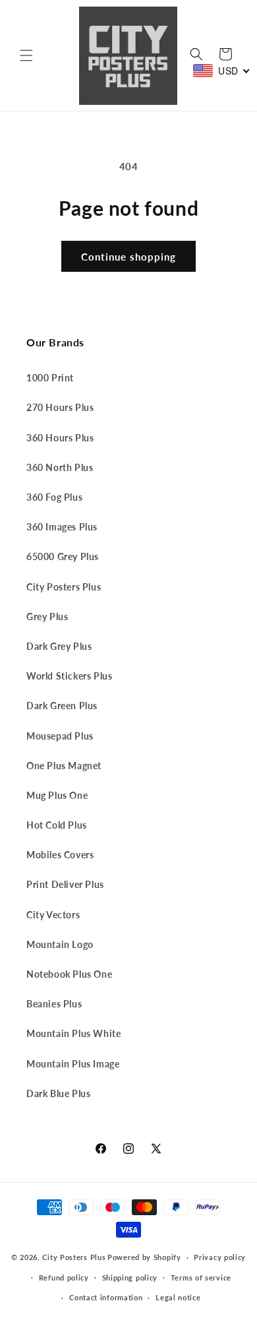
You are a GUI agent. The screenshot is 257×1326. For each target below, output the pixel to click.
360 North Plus (59, 467)
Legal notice (178, 1297)
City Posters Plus (63, 586)
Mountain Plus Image (72, 1063)
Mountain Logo (60, 944)
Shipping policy (130, 1277)
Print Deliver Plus (65, 884)
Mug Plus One (57, 795)
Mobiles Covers (60, 854)
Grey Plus (47, 616)
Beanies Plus (54, 1003)
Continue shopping (128, 257)
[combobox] (221, 70)
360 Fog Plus (54, 497)
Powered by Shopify (144, 1257)
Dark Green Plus (62, 705)
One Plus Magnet (63, 765)
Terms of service (201, 1277)
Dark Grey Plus (59, 646)
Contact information (105, 1297)
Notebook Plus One (69, 974)
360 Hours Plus (60, 437)
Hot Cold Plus (56, 825)
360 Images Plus (62, 526)
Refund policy (64, 1277)
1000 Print (50, 377)
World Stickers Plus (69, 675)
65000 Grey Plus (62, 556)
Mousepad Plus (60, 736)
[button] (26, 55)
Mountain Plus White (73, 1033)
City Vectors (53, 914)
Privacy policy (220, 1257)
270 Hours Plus (60, 407)
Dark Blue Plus (58, 1093)
